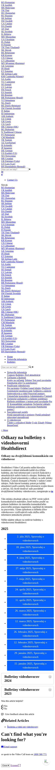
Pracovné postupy (36, 393)
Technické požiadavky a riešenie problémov (27, 399)
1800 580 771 (40, 754)
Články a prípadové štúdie (19, 422)
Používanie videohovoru (18, 385)
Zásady (41, 422)
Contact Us (12, 180)
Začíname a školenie (16, 377)
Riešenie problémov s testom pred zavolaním (27, 401)
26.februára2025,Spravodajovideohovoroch (30, 633)
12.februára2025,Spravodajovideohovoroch (30, 644)
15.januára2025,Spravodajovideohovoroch (30, 665)
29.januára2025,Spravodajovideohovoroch (30, 654)
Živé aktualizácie (32, 375)
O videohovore (14, 420)
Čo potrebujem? (29, 383)
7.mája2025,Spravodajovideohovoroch (30, 580)
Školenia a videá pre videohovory (22, 727)
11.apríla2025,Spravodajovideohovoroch (30, 602)
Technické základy (41, 404)
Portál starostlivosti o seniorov (21, 414)
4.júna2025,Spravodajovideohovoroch (30, 559)
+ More (4, 430)
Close (5, 765)
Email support (10, 746)
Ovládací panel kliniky (30, 388)
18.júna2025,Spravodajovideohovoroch (30, 549)
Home (10, 356)
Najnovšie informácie (17, 359)
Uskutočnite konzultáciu (18, 396)
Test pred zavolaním (41, 380)
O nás (34, 422)
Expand (14, 765)
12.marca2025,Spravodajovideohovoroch (30, 623)
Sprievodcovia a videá (17, 393)
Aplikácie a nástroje (42, 391)
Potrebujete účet (14, 383)
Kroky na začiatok (15, 380)
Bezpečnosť (12, 425)
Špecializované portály (17, 412)
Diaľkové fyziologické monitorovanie (29, 389)
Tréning (28, 380)
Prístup (48, 422)
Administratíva (37, 396)
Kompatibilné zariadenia (21, 404)
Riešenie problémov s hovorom (21, 407)
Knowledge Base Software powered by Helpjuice (27, 762)
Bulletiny (11, 362)
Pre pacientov (13, 388)
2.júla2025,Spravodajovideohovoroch (30, 538)
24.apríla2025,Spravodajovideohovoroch (30, 591)
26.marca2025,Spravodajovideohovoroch (30, 612)
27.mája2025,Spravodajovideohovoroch (30, 570)
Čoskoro (11, 375)
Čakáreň (48, 396)
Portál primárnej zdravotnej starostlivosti (28, 416)
